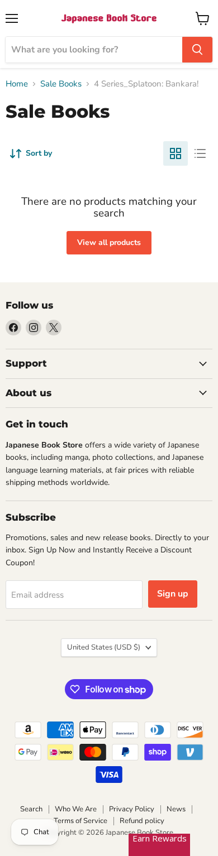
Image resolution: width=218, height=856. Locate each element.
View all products (109, 242)
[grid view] (175, 153)
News (176, 809)
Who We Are (76, 809)
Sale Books (61, 84)
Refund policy (142, 821)
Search (31, 809)
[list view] (200, 153)
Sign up (172, 594)
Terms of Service (80, 821)
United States (103, 647)
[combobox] (94, 49)
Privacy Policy (131, 809)
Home (17, 84)
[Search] (197, 49)
